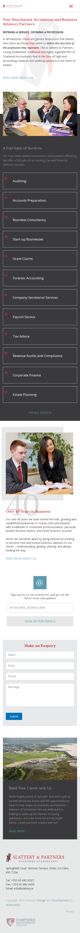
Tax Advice (21, 336)
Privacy (69, 911)
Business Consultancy (29, 220)
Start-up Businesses (28, 239)
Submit (14, 716)
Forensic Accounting (28, 278)
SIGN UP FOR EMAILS (40, 621)
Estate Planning (25, 394)
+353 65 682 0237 (22, 880)
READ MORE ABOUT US (21, 558)
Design (41, 900)
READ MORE (14, 132)
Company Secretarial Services (35, 297)
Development (60, 900)
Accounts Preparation (29, 200)
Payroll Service (24, 317)
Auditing (19, 181)
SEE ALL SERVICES (40, 412)
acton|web (13, 905)
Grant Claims (23, 258)
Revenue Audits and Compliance (37, 355)
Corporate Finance (27, 375)
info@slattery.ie (23, 888)
